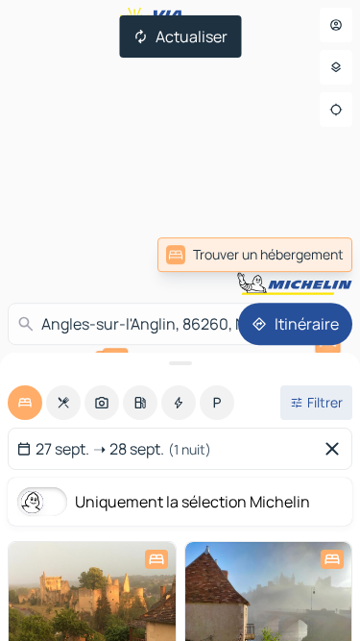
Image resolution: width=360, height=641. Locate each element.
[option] (25, 402)
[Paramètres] (336, 67)
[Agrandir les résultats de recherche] (180, 363)
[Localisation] (336, 109)
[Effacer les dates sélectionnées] (336, 449)
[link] (254, 254)
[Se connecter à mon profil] (336, 25)
